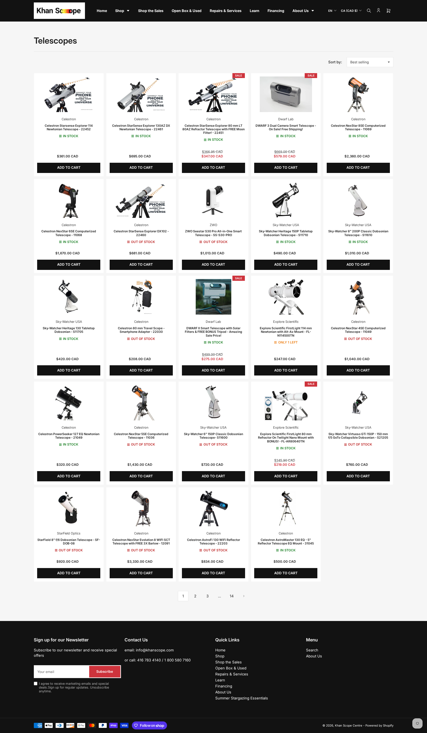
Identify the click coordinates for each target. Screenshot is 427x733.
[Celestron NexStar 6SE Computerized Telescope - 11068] (68, 200)
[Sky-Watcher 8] (358, 200)
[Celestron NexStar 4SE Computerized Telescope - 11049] (358, 297)
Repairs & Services (231, 674)
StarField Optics (69, 533)
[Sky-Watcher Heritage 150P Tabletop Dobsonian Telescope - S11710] (285, 200)
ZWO (213, 225)
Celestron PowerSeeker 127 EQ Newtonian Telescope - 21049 (68, 435)
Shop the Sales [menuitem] (150, 10)
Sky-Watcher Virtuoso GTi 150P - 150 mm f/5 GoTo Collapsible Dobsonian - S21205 (358, 435)
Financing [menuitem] (276, 10)
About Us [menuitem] (300, 10)
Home (220, 650)
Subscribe (104, 671)
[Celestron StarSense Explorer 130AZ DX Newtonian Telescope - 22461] (141, 94)
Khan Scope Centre (348, 725)
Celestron (69, 119)
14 (232, 596)
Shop (219, 656)
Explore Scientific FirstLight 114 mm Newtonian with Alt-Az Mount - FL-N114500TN (286, 331)
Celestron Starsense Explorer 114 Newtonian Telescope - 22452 (69, 127)
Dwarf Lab (286, 119)
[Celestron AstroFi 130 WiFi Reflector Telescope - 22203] (213, 508)
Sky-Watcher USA (286, 225)
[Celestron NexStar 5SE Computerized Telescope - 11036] (141, 402)
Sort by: (335, 62)
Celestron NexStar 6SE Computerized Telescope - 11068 (68, 233)
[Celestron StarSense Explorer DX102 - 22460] (141, 200)
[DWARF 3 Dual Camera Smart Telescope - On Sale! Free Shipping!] (285, 94)
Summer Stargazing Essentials (241, 698)
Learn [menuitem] (254, 10)
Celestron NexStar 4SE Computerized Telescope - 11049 (358, 329)
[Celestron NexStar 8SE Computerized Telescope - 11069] (358, 94)
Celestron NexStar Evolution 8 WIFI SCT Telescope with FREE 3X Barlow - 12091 (141, 541)
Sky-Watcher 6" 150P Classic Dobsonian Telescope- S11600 (213, 435)
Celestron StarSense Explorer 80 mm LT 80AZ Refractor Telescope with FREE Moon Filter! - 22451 (213, 129)
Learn (220, 680)
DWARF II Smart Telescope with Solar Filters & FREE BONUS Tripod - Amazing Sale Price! (213, 331)
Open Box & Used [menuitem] (186, 10)
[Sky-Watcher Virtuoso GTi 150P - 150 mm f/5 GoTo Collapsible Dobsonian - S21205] (358, 402)
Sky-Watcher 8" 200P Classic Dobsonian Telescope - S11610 (358, 233)
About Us (223, 692)
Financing (223, 686)
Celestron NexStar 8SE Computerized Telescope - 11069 (358, 127)
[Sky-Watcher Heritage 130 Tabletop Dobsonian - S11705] (68, 297)
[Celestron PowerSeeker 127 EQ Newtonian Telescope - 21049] (68, 402)
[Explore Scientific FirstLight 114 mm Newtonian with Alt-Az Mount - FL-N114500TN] (285, 297)
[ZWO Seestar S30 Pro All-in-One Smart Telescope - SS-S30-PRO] (213, 200)
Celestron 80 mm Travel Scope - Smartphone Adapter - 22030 (141, 329)
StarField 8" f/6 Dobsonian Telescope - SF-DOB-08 (68, 541)
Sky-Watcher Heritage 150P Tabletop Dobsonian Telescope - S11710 (286, 233)
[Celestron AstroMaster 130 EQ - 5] (285, 508)
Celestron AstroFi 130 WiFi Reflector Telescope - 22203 (213, 541)
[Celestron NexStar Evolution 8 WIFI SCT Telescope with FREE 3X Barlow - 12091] (141, 508)
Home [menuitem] (102, 10)
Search (312, 650)
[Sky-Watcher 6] (213, 402)
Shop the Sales (228, 662)
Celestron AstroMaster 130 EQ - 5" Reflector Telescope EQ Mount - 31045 (286, 541)
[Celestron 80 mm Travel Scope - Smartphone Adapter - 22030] (141, 297)
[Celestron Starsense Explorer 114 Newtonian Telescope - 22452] (68, 94)
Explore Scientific (286, 321)
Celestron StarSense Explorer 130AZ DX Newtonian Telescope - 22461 (141, 127)
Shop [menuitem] (119, 10)
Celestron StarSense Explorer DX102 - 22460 (141, 233)
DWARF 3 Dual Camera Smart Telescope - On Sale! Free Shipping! (286, 127)
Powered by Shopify (379, 725)
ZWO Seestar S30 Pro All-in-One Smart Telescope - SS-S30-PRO (213, 233)
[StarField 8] (68, 508)
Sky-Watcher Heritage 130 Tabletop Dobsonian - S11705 (69, 329)
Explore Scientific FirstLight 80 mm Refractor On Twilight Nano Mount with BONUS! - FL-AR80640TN (286, 437)
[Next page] (244, 596)
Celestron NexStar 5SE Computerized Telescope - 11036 (141, 435)
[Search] (369, 11)
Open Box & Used (230, 668)
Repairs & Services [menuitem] (226, 10)
